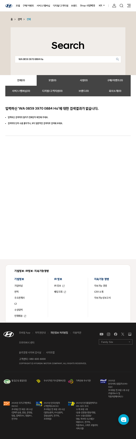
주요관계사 (19, 298)
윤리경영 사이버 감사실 (30, 352)
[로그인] (114, 5)
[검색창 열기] (121, 5)
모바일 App (24, 333)
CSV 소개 (98, 292)
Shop (83, 5)
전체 (29, 19)
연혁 (16, 292)
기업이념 (18, 286)
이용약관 (77, 333)
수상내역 (18, 310)
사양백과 (90, 5)
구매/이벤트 (28, 5)
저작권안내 (40, 333)
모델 (18, 5)
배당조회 (58, 292)
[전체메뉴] (129, 5)
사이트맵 (50, 352)
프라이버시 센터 (26, 342)
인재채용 (18, 316)
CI (15, 304)
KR (101, 5)
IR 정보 (57, 286)
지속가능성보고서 (102, 298)
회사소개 (115, 91)
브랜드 (74, 5)
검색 (20, 19)
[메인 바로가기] (8, 6)
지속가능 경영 (100, 286)
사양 (84, 80)
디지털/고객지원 (60, 5)
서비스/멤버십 (43, 5)
